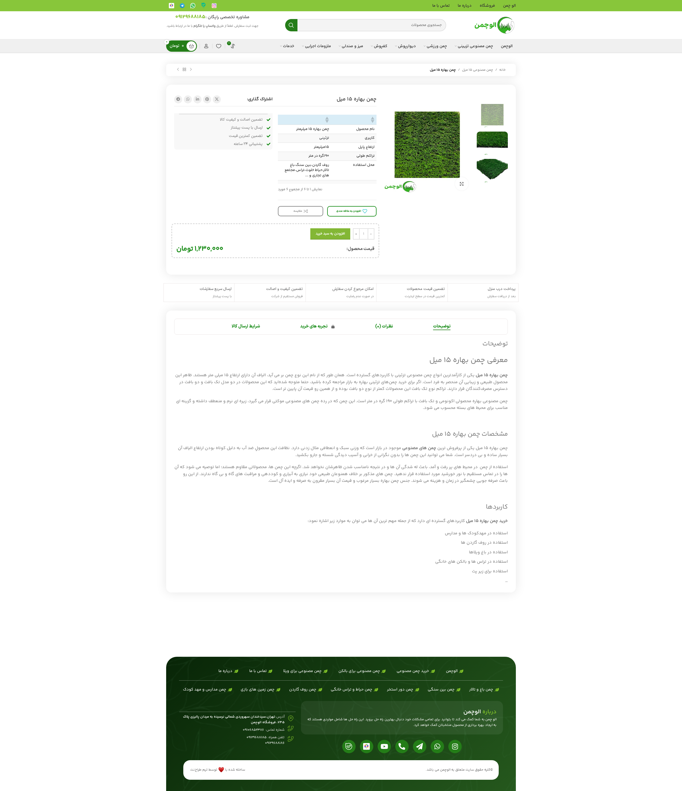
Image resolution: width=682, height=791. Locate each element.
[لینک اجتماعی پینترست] (207, 99)
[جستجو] (291, 25)
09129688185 (190, 17)
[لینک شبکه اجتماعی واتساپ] (188, 99)
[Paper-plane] (419, 746)
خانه (502, 70)
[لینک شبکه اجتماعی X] (217, 99)
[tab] (441, 326)
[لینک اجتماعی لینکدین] (197, 99)
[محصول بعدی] (178, 69)
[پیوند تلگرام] (178, 99)
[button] (373, 120)
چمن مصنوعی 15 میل (477, 70)
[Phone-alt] (402, 746)
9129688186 (276, 743)
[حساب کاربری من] (206, 46)
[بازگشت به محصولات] (184, 69)
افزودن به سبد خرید (330, 233)
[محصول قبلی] (191, 69)
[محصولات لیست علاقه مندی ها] (219, 46)
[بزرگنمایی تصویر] (461, 184)
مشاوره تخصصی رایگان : (227, 17)
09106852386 (253, 730)
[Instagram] (455, 746)
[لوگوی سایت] (494, 25)
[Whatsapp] (437, 746)
